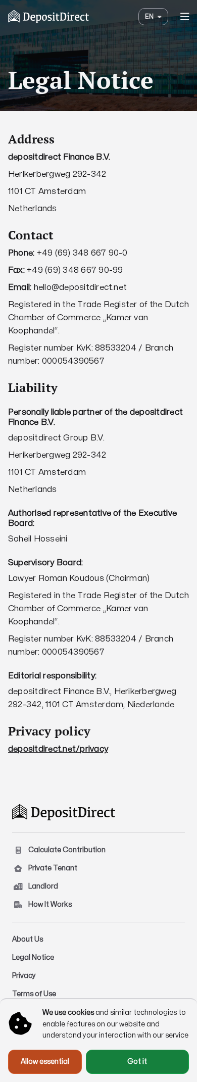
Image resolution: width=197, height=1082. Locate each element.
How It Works (50, 904)
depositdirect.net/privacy (58, 749)
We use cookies (68, 1012)
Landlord (43, 886)
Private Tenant (52, 868)
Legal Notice (33, 957)
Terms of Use (34, 994)
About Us (27, 939)
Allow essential (45, 1061)
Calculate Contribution (67, 850)
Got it (137, 1061)
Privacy (24, 975)
